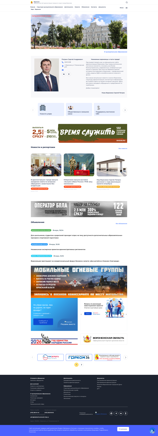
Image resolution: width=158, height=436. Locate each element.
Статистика (67, 394)
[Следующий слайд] (126, 314)
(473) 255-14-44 (34, 412)
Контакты (94, 7)
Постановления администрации (107, 380)
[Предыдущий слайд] (81, 314)
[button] (125, 110)
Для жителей (34, 384)
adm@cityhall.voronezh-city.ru (39, 417)
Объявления (85, 7)
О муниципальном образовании (115, 52)
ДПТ (98, 388)
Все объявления (121, 223)
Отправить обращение (37, 378)
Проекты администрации (71, 382)
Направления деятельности (72, 380)
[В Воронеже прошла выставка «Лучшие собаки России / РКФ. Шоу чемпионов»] (79, 165)
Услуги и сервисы (35, 390)
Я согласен (123, 429)
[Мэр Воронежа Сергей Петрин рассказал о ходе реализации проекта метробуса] (112, 165)
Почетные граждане (36, 398)
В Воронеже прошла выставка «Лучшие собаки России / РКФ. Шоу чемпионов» (78, 182)
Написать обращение (36, 380)
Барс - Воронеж (36, 9)
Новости (77, 7)
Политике (32, 432)
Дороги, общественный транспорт (108, 186)
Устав (32, 402)
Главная (32, 7)
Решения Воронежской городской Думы (109, 384)
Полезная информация (37, 388)
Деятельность (68, 7)
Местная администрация (40, 188)
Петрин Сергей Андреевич (72, 59)
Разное (99, 386)
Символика (33, 396)
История (33, 400)
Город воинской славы (37, 404)
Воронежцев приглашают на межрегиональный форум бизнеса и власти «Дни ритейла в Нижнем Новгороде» (75, 261)
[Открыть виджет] (152, 430)
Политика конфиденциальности (86, 413)
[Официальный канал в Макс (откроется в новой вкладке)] (111, 413)
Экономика (67, 398)
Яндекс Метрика (63, 428)
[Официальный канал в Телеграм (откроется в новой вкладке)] (116, 413)
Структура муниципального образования (50, 7)
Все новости (123, 148)
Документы (102, 7)
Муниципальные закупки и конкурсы (75, 396)
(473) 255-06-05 (49, 412)
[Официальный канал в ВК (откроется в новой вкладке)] (121, 413)
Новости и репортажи (37, 386)
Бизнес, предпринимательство (41, 256)
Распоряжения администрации (106, 382)
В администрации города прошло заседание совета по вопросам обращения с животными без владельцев (44, 183)
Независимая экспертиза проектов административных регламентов (58, 249)
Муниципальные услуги (39, 244)
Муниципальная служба (71, 390)
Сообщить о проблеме (43, 322)
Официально (68, 386)
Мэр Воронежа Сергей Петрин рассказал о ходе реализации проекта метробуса (109, 182)
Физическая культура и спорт (41, 230)
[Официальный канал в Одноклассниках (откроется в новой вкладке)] (126, 413)
